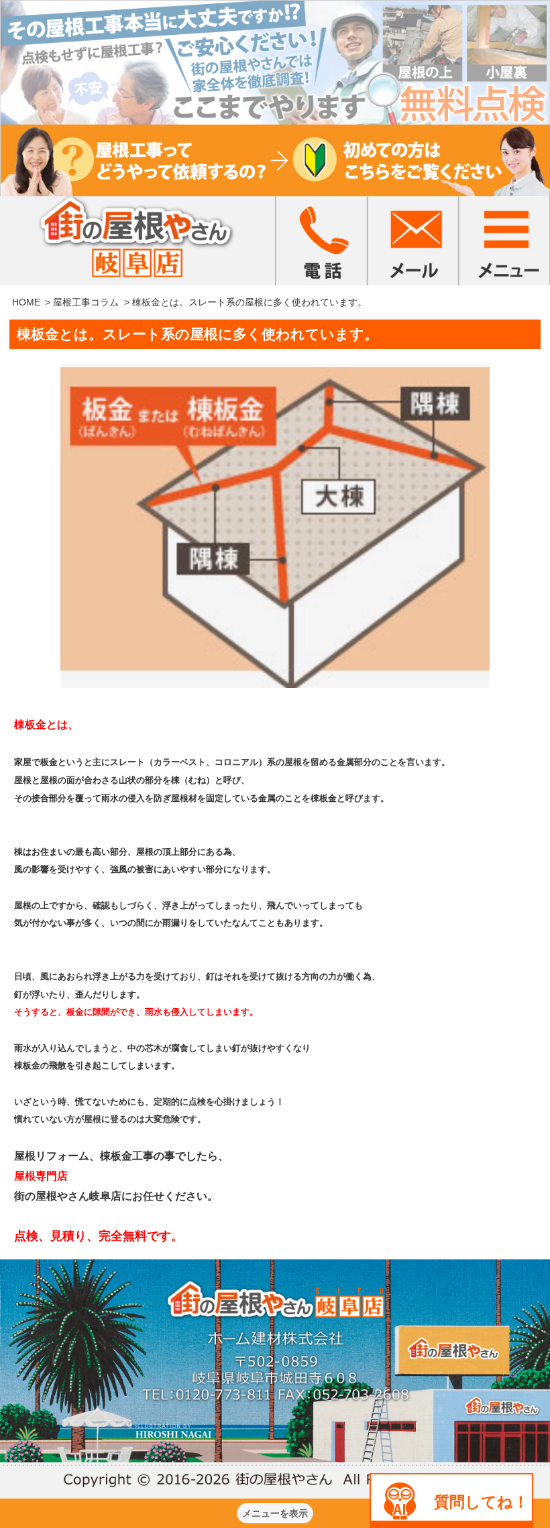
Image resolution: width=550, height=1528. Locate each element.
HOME (26, 302)
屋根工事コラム (86, 302)
